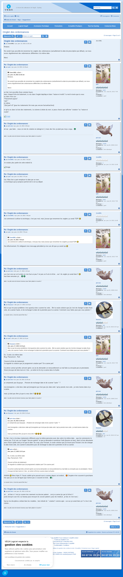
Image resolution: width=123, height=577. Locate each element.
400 (104, 325)
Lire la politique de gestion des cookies (17, 557)
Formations (58, 26)
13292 (104, 143)
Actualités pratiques (75, 26)
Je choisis (27, 565)
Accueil (9, 26)
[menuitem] (16, 16)
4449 (104, 90)
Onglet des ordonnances (16, 32)
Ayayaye (98, 319)
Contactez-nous (110, 26)
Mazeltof (66, 541)
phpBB (56, 538)
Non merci (11, 565)
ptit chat (98, 137)
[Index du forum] (10, 7)
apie (97, 84)
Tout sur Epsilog (93, 26)
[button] (5, 573)
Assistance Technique (41, 26)
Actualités (78, 548)
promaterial (57, 541)
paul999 (72, 543)
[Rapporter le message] (85, 42)
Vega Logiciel (95, 548)
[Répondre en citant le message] (89, 42)
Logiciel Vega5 (23, 26)
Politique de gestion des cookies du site (63, 548)
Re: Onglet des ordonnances (16, 65)
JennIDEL (99, 157)
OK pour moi (44, 565)
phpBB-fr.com (65, 539)
